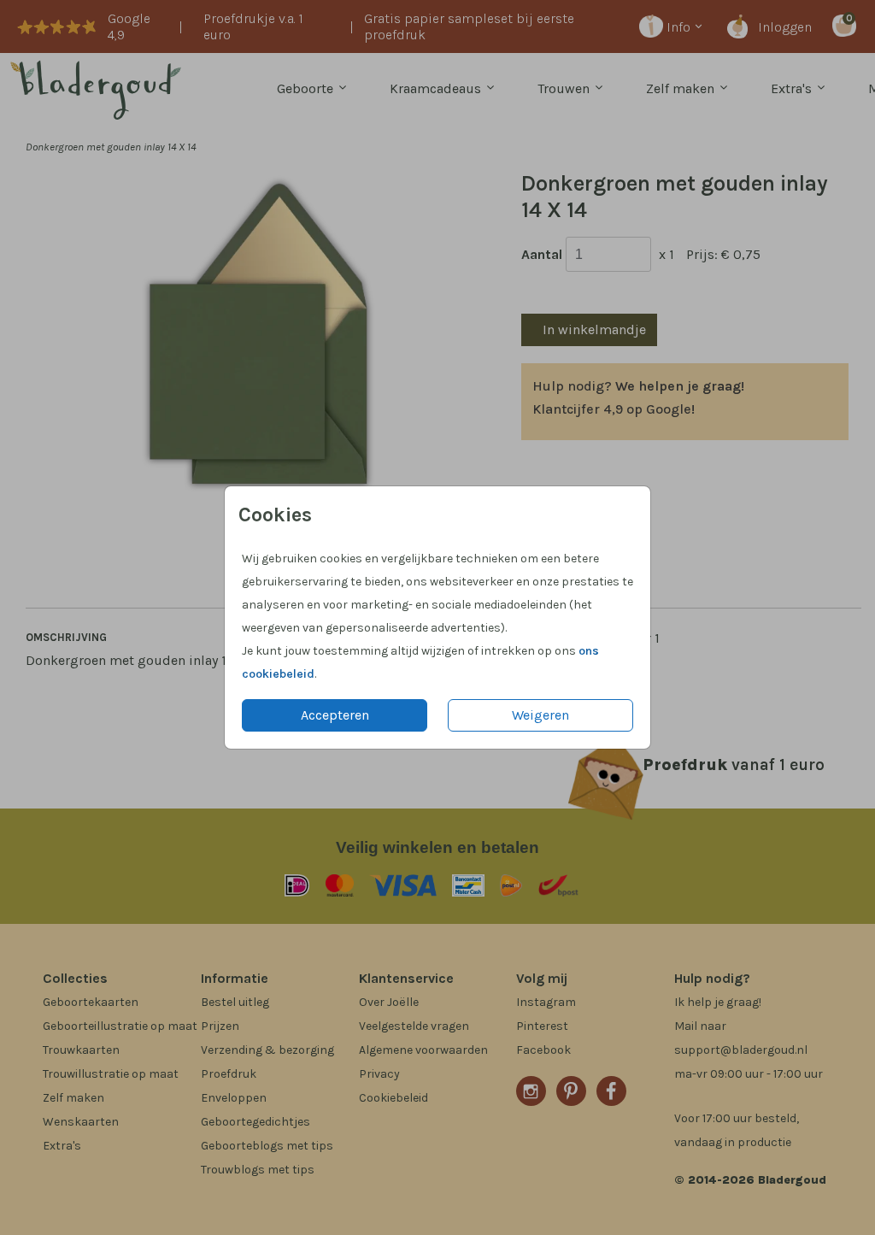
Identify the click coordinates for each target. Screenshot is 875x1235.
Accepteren (335, 715)
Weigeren (540, 715)
